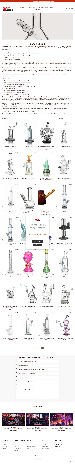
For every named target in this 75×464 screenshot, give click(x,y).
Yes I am (37, 244)
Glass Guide (29, 444)
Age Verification (45, 446)
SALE (38, 7)
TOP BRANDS (32, 7)
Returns (14, 446)
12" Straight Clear (53, 104)
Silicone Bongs (13, 76)
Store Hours (15, 450)
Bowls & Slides (49, 113)
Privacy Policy (44, 442)
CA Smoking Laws (45, 448)
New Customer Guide (31, 446)
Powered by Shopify (37, 459)
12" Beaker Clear (20, 103)
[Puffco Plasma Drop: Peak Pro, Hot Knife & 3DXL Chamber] (61, 419)
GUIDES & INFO (54, 7)
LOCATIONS (37, 9)
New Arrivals (4, 444)
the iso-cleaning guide (35, 113)
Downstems (57, 113)
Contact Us (15, 442)
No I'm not (37, 241)
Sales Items (4, 446)
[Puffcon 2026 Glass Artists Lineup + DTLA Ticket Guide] (37, 419)
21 (39, 348)
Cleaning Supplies (27, 111)
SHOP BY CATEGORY (21, 7)
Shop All (4, 442)
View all (37, 409)
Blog (28, 448)
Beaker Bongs (55, 74)
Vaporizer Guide (30, 442)
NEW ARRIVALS (44, 7)
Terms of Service (45, 444)
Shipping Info (15, 444)
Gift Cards (4, 448)
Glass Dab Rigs (21, 92)
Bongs (26, 74)
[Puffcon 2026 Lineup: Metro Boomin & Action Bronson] (13, 419)
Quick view (10, 144)
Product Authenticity (17, 448)
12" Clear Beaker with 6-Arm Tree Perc (11, 104)
